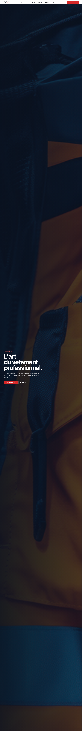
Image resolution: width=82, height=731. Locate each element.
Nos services (23, 382)
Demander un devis (72, 2)
